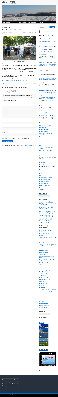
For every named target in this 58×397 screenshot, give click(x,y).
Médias (49, 212)
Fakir (40, 175)
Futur (49, 208)
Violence (41, 221)
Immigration (41, 209)
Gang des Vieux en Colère (44, 125)
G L (3, 29)
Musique (45, 212)
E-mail (3, 126)
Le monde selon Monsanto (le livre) (46, 183)
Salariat (44, 216)
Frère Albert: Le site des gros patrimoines (47, 142)
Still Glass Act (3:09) (43, 281)
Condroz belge (8, 1)
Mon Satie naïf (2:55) (43, 277)
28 (14, 386)
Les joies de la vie (11, 29)
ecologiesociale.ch (43, 127)
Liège (13, 32)
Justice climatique (47, 209)
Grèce (53, 208)
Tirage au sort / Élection (42, 22)
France (46, 208)
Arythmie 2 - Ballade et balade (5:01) (46, 279)
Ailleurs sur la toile (6, 22)
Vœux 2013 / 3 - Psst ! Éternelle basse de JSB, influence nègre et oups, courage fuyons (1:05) (47, 245)
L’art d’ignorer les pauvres (44, 169)
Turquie (46, 219)
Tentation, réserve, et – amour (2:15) (46, 254)
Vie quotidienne (18, 29)
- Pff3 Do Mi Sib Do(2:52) (44, 275)
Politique (25, 32)
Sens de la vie (29, 32)
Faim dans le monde (49, 207)
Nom (3, 120)
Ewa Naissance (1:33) (43, 266)
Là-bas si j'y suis (42, 177)
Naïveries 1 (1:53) (42, 235)
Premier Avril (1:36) (43, 283)
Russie (50, 215)
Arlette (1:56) (42, 285)
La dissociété (42, 164)
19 (9, 385)
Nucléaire (53, 212)
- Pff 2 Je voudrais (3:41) (44, 273)
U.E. (48, 219)
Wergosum (43, 107)
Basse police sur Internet (44, 162)
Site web (3, 132)
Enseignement (52, 206)
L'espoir (45, 171)
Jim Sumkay (41, 189)
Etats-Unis (44, 207)
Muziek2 (24, 22)
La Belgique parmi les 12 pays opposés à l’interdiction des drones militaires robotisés (47, 86)
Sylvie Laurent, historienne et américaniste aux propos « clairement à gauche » (47, 94)
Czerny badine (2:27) (43, 268)
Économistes (47, 222)
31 (5, 388)
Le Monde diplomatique (44, 181)
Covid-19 (53, 203)
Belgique (11, 32)
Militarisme (16, 32)
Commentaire (5, 105)
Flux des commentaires (44, 305)
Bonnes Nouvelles (43, 140)
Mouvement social (21, 32)
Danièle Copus (42, 138)
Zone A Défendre (47, 157)
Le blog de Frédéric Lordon (44, 179)
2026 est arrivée (42, 49)
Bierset (40, 203)
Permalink (11, 92)
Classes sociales (46, 203)
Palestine (41, 214)
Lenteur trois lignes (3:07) (44, 252)
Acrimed (41, 160)
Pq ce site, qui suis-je (31, 22)
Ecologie (49, 204)
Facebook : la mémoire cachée (45, 173)
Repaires (50, 177)
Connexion (41, 301)
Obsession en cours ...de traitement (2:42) (47, 289)
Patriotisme (46, 213)
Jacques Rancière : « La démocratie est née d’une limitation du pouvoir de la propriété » (47, 135)
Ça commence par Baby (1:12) (45, 291)
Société (32, 32)
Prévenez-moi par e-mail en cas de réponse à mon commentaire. (16, 138)
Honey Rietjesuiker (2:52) (44, 233)
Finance (41, 208)
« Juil (2, 390)
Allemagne (41, 202)
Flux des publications (43, 303)
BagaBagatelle (42, 293)
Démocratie (43, 205)
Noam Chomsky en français (44, 185)
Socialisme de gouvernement (46, 218)
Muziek (19, 22)
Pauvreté (51, 214)
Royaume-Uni (47, 215)
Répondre (35, 97)
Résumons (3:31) (42, 287)
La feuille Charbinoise (43, 131)
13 (12, 383)
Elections (47, 206)
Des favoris (13, 22)
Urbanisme (51, 219)
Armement (46, 202)
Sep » (5, 390)
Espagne (40, 207)
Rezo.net (41, 187)
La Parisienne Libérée (43, 129)
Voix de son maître (45, 221)
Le (31, 83)
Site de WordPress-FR (43, 307)
